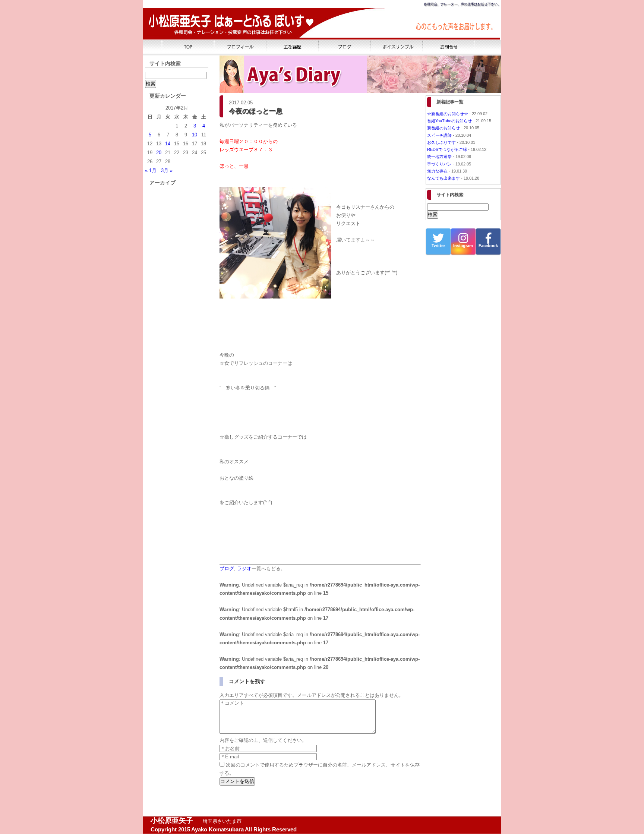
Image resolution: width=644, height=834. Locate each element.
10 (194, 135)
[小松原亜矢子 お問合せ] (449, 47)
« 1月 (151, 170)
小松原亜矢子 (172, 820)
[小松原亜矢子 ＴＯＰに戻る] (188, 47)
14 (167, 143)
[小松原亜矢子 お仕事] (292, 47)
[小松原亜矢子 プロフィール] (240, 47)
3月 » (167, 170)
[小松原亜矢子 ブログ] (345, 47)
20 (158, 152)
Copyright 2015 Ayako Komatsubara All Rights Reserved (224, 830)
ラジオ (244, 568)
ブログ (227, 568)
